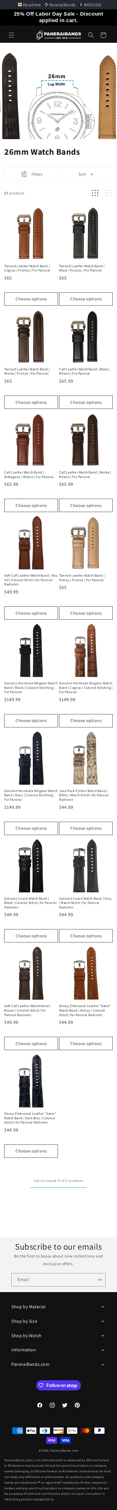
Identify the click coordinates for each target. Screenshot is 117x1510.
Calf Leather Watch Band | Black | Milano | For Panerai (84, 371)
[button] (11, 35)
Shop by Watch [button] (26, 1336)
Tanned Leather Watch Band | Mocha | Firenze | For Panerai (27, 371)
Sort (82, 174)
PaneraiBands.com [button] (30, 1364)
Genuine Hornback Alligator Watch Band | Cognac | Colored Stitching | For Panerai (86, 687)
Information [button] (23, 1350)
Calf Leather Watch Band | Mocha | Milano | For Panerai (85, 474)
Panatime (32, 4)
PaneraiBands (62, 4)
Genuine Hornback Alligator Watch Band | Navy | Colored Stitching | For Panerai (30, 795)
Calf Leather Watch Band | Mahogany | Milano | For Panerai (29, 474)
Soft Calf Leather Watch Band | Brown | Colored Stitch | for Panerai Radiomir (27, 1010)
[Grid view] (95, 193)
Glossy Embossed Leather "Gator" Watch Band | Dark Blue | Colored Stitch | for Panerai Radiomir (30, 1117)
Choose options (31, 298)
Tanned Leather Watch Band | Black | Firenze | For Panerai (82, 268)
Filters (37, 174)
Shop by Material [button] (28, 1307)
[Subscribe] (99, 1279)
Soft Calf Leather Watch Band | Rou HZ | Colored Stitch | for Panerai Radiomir (30, 579)
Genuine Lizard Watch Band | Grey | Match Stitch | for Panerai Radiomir (85, 902)
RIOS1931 (92, 4)
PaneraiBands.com (64, 1450)
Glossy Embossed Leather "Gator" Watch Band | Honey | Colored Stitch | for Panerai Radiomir (85, 1010)
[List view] (109, 193)
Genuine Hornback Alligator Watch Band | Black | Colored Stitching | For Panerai (30, 687)
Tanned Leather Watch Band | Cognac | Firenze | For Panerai (27, 268)
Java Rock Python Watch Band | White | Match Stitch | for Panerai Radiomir (84, 795)
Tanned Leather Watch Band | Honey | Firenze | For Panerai (82, 577)
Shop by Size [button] (24, 1321)
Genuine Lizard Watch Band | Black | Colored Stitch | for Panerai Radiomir (30, 902)
